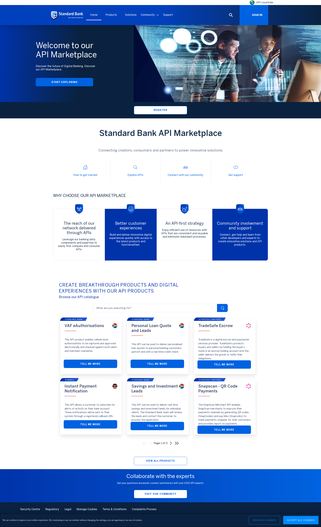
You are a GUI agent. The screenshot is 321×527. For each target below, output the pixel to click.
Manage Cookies (264, 520)
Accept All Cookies (301, 520)
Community (148, 14)
